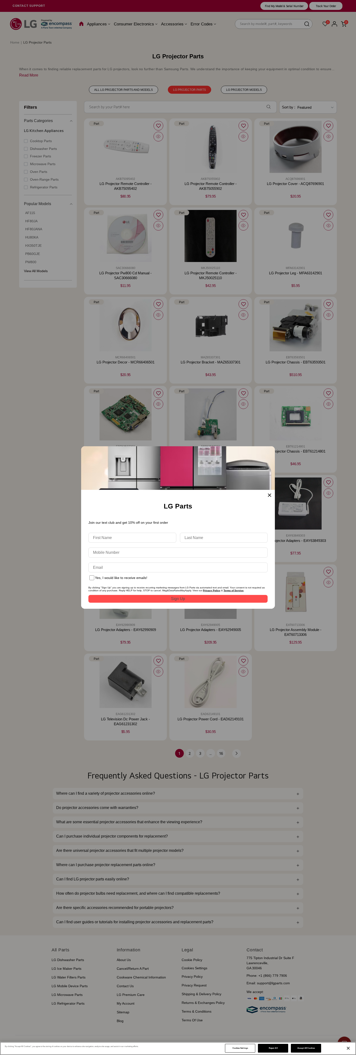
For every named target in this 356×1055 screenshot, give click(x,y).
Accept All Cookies (306, 1048)
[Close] (348, 1048)
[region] (178, 1048)
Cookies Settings (240, 1048)
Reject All (273, 1048)
